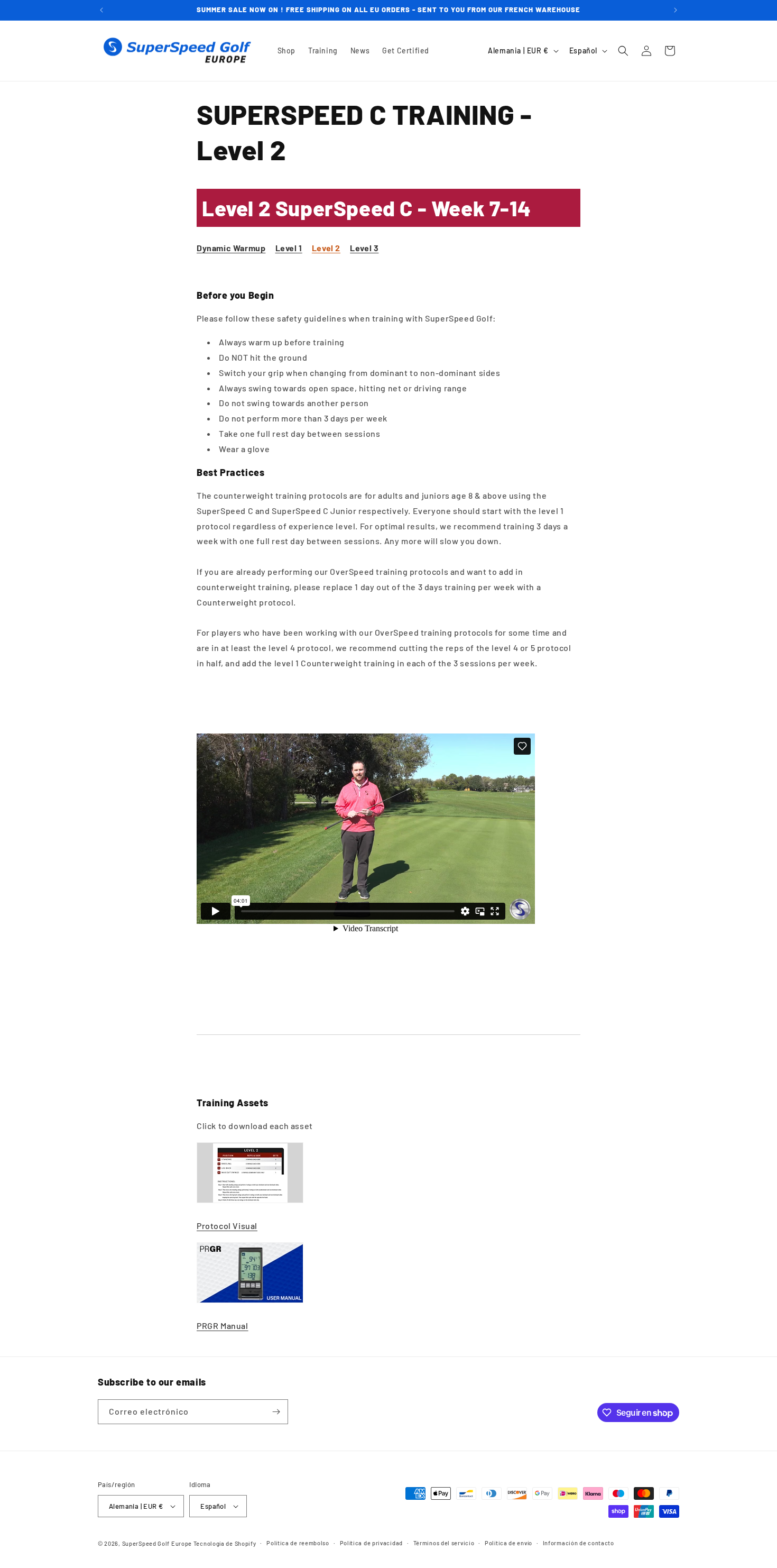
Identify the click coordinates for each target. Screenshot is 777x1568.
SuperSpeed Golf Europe (157, 1543)
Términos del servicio (444, 1542)
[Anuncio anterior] (101, 10)
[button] (623, 50)
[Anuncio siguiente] (675, 10)
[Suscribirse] (276, 1411)
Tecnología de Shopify (224, 1543)
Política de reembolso (297, 1542)
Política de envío (508, 1542)
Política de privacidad (371, 1542)
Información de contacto (578, 1542)
